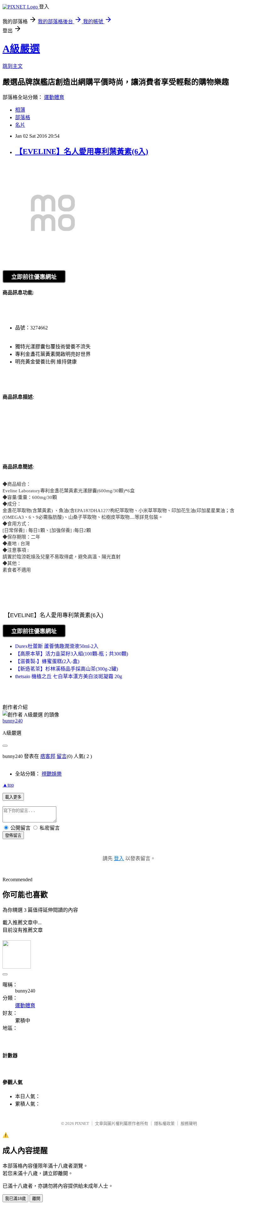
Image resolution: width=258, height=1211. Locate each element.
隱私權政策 (164, 1123)
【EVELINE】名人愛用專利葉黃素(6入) (81, 151)
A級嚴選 (21, 48)
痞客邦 (47, 756)
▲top (8, 785)
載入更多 (13, 797)
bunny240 (13, 720)
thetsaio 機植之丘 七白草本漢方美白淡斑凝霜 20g (68, 676)
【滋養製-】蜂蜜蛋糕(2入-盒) (47, 661)
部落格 (22, 117)
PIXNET (82, 1123)
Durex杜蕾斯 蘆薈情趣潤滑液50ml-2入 (56, 646)
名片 (20, 125)
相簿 (20, 110)
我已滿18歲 (15, 1198)
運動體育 (54, 97)
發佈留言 (13, 835)
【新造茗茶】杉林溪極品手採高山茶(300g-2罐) (66, 669)
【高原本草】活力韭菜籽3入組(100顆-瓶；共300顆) (71, 653)
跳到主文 (13, 66)
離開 (36, 1198)
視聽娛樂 (52, 774)
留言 (62, 756)
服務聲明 (189, 1123)
